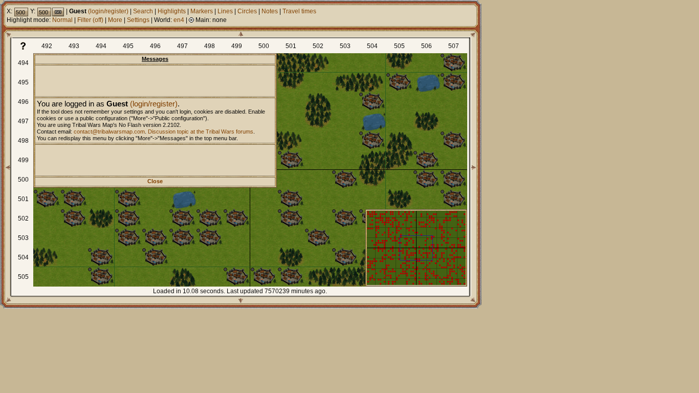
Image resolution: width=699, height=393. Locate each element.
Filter (84, 20)
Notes (269, 11)
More (115, 20)
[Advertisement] (155, 81)
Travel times (299, 11)
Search (143, 11)
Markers (201, 11)
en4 (178, 20)
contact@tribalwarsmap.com (109, 131)
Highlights (172, 11)
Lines (225, 11)
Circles (247, 11)
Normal (62, 20)
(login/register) (154, 103)
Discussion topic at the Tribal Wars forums (200, 131)
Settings (138, 20)
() (98, 20)
